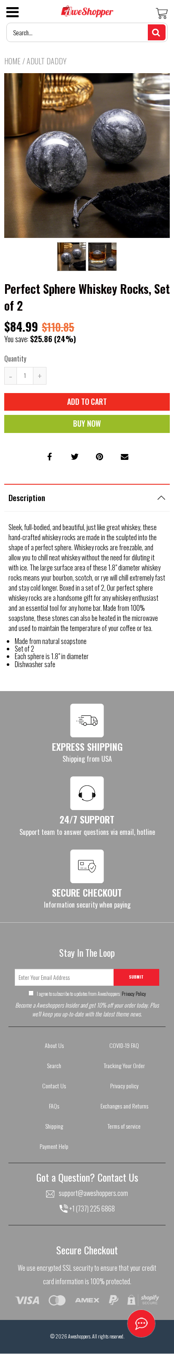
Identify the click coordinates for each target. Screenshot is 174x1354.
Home (12, 60)
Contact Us (54, 1085)
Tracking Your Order (124, 1065)
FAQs (54, 1105)
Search (54, 1065)
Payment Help (54, 1146)
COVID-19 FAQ (124, 1045)
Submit (136, 977)
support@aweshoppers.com (93, 1193)
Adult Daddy (47, 60)
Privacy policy (124, 1085)
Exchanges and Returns (124, 1105)
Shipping (54, 1126)
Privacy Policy (133, 993)
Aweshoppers (79, 1336)
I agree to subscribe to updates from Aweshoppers (91, 993)
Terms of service (124, 1126)
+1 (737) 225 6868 (91, 1209)
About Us (54, 1045)
